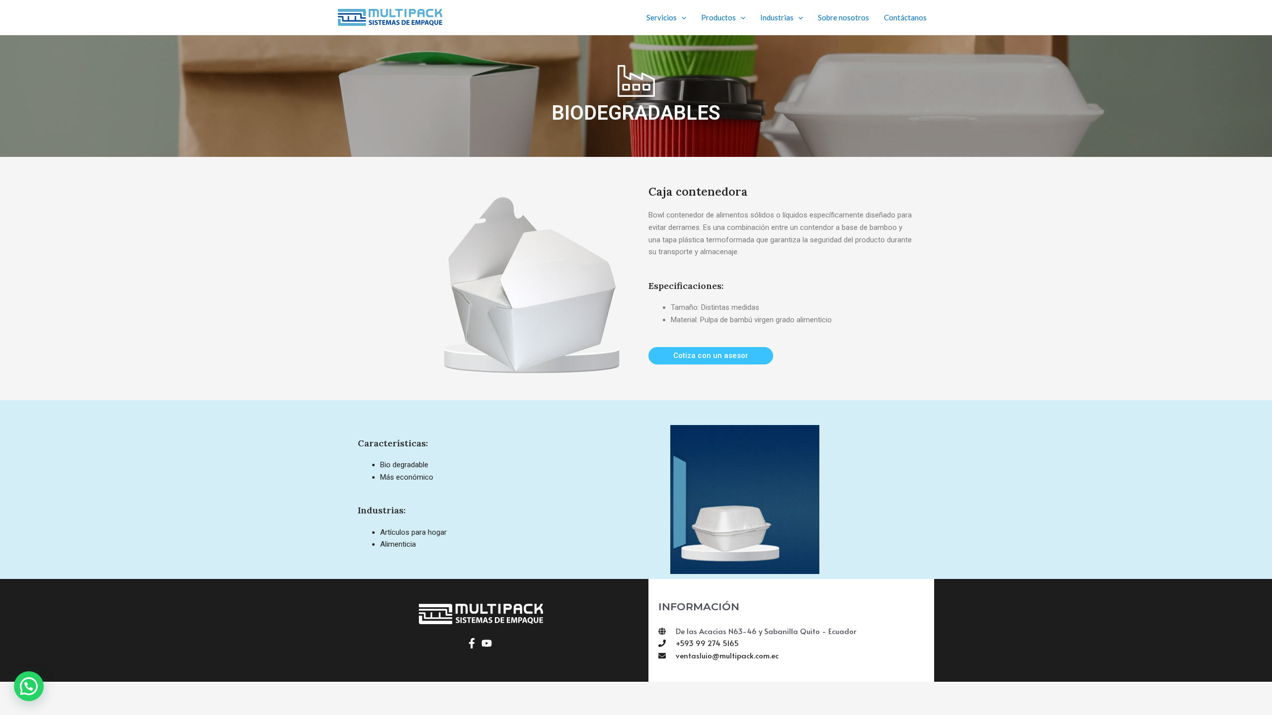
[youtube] (488, 643)
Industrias (777, 17)
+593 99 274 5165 (707, 643)
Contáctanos (905, 17)
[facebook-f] (473, 643)
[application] (681, 17)
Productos (718, 17)
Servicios (661, 17)
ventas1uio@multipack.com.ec (727, 655)
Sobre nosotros (843, 17)
